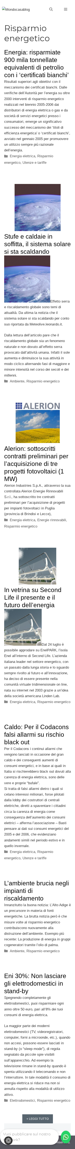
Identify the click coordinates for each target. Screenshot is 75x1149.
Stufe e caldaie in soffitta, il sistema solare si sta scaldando (37, 244)
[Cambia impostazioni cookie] (8, 1140)
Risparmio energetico (43, 381)
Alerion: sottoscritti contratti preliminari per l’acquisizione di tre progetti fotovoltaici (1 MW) (36, 463)
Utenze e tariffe (34, 163)
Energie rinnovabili (51, 520)
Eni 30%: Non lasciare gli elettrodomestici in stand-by (35, 983)
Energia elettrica (22, 156)
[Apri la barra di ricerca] (51, 9)
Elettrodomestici (22, 1101)
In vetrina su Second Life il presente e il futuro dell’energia (32, 597)
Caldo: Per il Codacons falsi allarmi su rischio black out (36, 734)
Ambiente (17, 381)
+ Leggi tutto (37, 1118)
